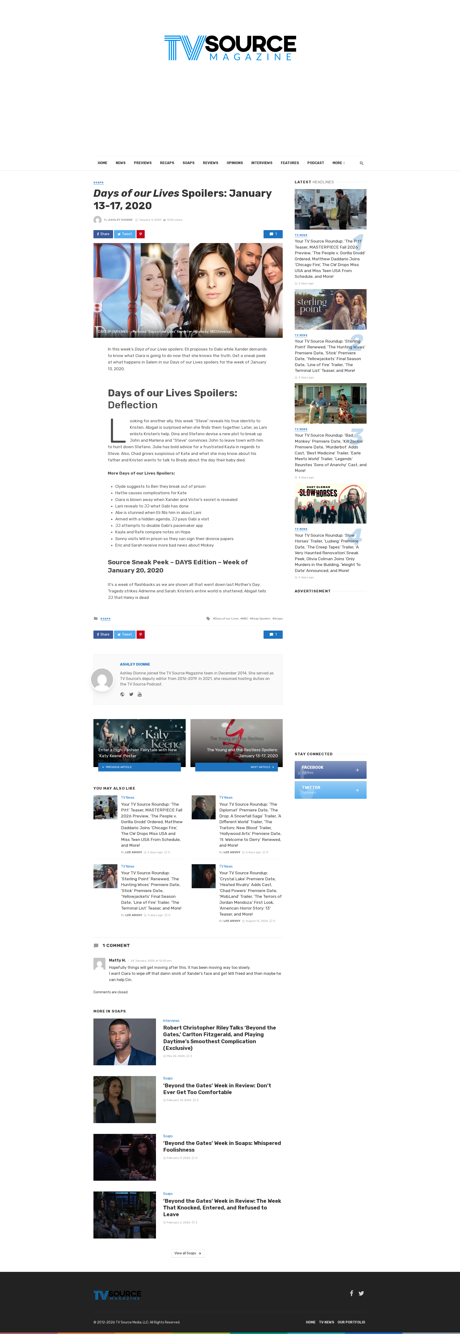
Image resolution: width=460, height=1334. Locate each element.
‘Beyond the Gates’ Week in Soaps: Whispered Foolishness (222, 1146)
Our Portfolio (351, 1322)
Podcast (315, 163)
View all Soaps (185, 1253)
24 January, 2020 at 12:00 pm (151, 960)
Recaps (167, 163)
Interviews (261, 163)
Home (102, 163)
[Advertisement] (230, 120)
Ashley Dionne (120, 219)
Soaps (189, 163)
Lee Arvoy (133, 852)
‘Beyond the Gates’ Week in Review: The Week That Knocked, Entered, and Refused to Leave (222, 1208)
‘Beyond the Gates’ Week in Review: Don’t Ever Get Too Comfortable (217, 1089)
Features (290, 163)
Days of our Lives (226, 618)
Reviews (210, 163)
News (121, 163)
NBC (245, 618)
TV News (127, 798)
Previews (143, 163)
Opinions (235, 163)
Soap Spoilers (261, 618)
